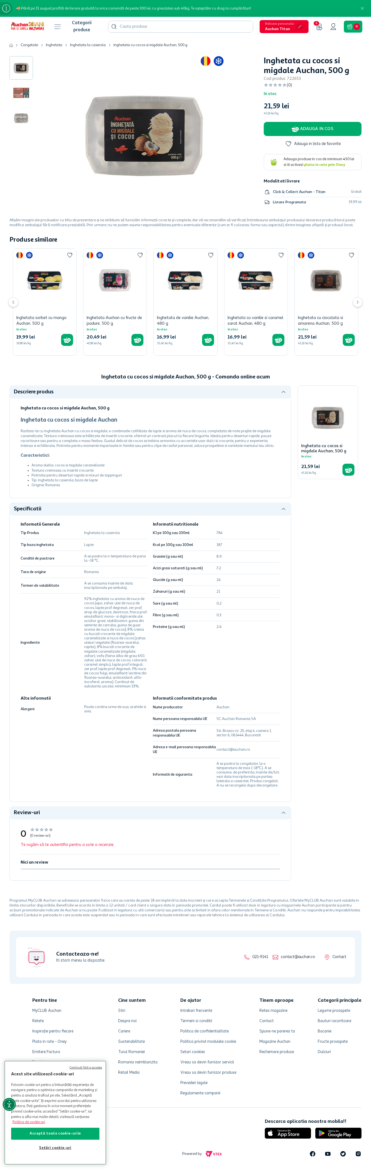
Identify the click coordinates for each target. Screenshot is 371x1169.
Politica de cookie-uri (28, 1122)
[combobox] (180, 27)
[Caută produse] (114, 26)
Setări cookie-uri (55, 1148)
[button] (284, 26)
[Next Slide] (358, 302)
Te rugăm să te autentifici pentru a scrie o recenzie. (67, 845)
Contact (339, 957)
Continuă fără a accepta (86, 1067)
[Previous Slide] (13, 302)
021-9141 (260, 957)
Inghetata (54, 45)
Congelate (29, 45)
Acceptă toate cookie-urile (55, 1133)
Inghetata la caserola (88, 45)
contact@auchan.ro (298, 957)
